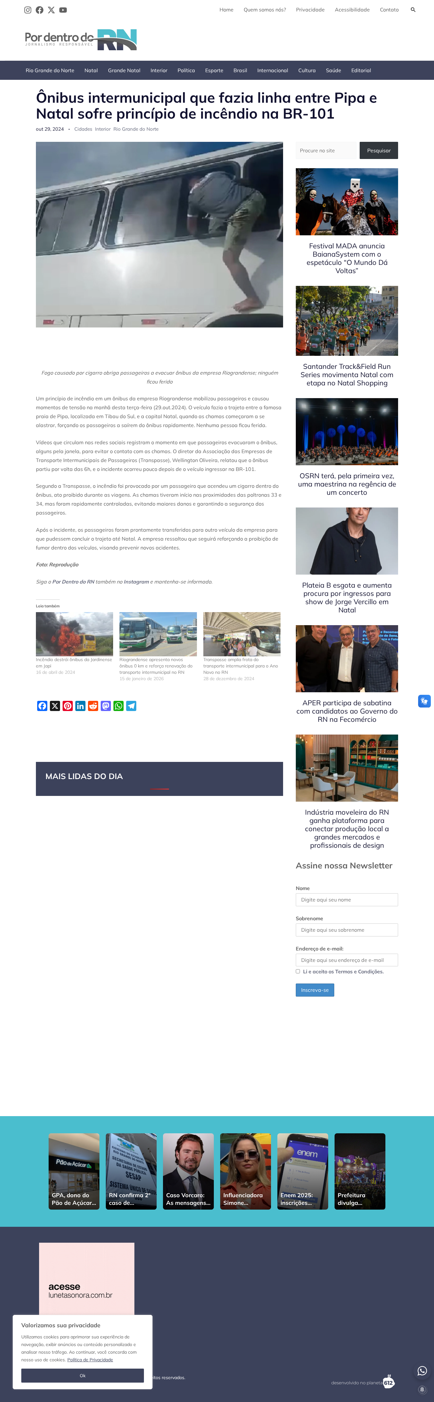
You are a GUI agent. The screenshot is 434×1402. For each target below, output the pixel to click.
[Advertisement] (304, 38)
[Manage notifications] (422, 1390)
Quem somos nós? (265, 9)
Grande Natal (124, 70)
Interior (159, 70)
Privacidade (310, 9)
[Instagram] (28, 10)
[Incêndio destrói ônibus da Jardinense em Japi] (74, 634)
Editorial (361, 70)
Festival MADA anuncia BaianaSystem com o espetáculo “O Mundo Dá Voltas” (347, 258)
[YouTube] (63, 10)
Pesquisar (379, 150)
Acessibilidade (352, 9)
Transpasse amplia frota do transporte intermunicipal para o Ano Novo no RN (240, 666)
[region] (83, 1352)
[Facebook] (40, 10)
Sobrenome (309, 918)
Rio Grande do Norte (50, 70)
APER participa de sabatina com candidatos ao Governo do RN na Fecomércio (347, 711)
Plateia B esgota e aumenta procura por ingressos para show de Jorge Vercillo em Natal (347, 597)
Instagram (136, 581)
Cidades (83, 129)
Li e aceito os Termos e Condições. (343, 971)
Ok (82, 1375)
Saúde (333, 70)
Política (186, 70)
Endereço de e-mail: (319, 948)
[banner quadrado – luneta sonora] (86, 1290)
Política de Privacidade (90, 1360)
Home (227, 9)
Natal (91, 70)
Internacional (272, 70)
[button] (413, 9)
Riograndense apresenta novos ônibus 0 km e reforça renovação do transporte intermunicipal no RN (156, 666)
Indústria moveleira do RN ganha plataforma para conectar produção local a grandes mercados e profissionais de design (347, 829)
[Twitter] (51, 10)
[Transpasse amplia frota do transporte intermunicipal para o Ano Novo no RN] (242, 634)
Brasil (240, 70)
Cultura (307, 70)
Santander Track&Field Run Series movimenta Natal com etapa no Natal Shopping (347, 374)
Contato (389, 9)
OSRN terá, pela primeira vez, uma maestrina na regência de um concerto (347, 484)
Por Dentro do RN (73, 581)
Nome (303, 888)
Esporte (214, 70)
